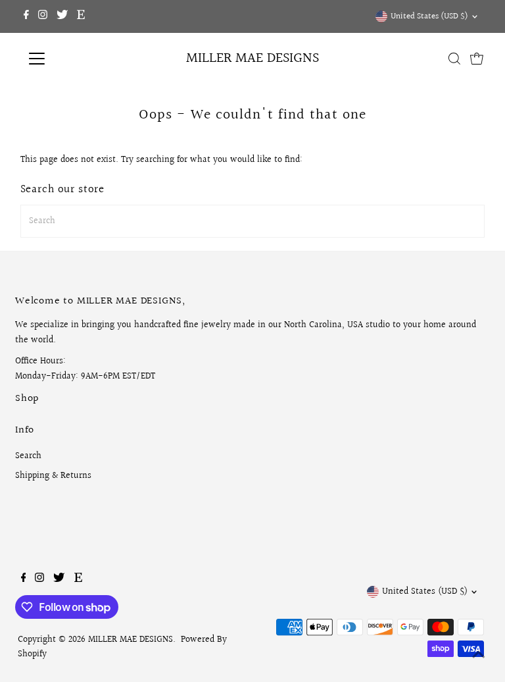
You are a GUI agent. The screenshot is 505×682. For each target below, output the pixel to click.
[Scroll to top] (479, 656)
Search (28, 456)
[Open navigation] (75, 58)
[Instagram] (43, 16)
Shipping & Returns (53, 476)
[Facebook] (26, 16)
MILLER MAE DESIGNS (252, 58)
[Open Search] (454, 59)
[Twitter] (62, 16)
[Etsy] (81, 16)
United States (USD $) (429, 16)
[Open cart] (476, 58)
